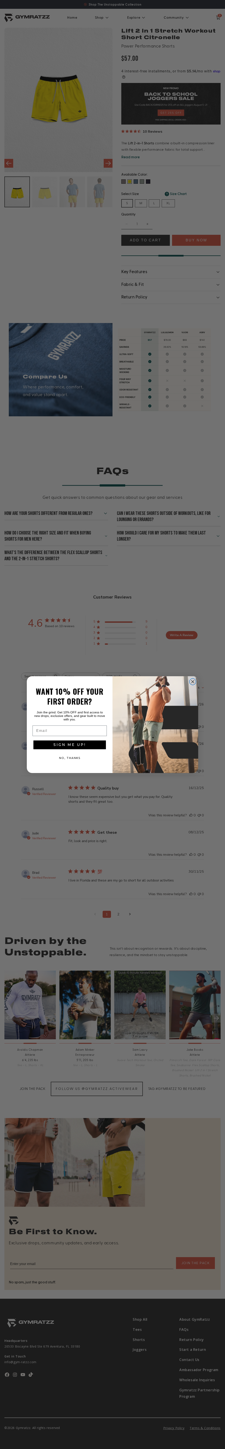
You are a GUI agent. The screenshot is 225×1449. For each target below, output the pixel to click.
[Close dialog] (192, 681)
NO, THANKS (69, 758)
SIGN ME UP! (69, 745)
